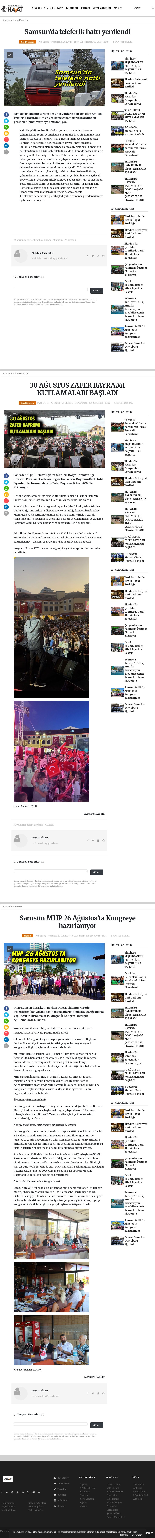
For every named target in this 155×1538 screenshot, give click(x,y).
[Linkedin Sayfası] (24, 1492)
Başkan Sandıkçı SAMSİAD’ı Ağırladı (134, 347)
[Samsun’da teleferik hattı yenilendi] (54, 77)
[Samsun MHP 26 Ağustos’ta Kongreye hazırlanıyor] (54, 971)
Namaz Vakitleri (115, 1491)
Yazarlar (61, 1489)
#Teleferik (70, 240)
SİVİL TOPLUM (54, 8)
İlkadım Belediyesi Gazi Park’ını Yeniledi (135, 83)
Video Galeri (63, 1483)
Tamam (138, 1535)
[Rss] (29, 1492)
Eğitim (117, 8)
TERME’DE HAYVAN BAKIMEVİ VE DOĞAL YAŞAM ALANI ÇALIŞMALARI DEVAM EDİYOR (134, 189)
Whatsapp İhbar (36, 1506)
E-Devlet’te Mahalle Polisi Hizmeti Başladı (134, 131)
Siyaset (37, 8)
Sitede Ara (138, 1484)
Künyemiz (63, 1500)
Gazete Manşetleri (116, 1517)
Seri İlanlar (112, 1509)
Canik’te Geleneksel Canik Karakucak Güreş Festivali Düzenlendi (135, 148)
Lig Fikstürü (113, 1499)
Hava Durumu (114, 1484)
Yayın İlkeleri (8, 1506)
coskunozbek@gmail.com (45, 843)
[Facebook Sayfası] (3, 1492)
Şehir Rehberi (114, 1513)
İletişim (61, 1506)
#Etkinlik (49, 824)
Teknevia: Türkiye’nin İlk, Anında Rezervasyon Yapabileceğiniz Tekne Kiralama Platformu (134, 309)
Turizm (85, 8)
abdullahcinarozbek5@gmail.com (49, 258)
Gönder (97, 291)
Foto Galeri (63, 1478)
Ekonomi (72, 8)
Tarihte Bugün (114, 1502)
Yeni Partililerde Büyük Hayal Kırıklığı (134, 220)
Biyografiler (139, 1491)
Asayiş (83, 1506)
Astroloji (137, 1499)
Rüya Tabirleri (140, 1495)
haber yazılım (7, 1534)
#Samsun (58, 240)
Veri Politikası (9, 1510)
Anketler (137, 1488)
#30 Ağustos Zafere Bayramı (28, 824)
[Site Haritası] (35, 1492)
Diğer (137, 8)
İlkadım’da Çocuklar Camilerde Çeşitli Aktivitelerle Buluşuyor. (134, 250)
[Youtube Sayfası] (19, 1492)
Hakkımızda (8, 1503)
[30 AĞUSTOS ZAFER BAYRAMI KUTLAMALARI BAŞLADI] (54, 438)
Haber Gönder (35, 1510)
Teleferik (67, 155)
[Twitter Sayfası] (8, 1492)
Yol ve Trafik (113, 1488)
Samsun (35, 150)
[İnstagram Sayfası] (13, 1492)
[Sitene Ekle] (40, 1492)
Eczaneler (112, 1495)
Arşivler (62, 1494)
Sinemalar (112, 1506)
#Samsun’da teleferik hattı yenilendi (32, 240)
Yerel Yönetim (101, 8)
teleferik (36, 138)
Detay (125, 1535)
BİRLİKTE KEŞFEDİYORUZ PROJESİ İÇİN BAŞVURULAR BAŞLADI (133, 65)
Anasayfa (7, 20)
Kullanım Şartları (37, 1503)
